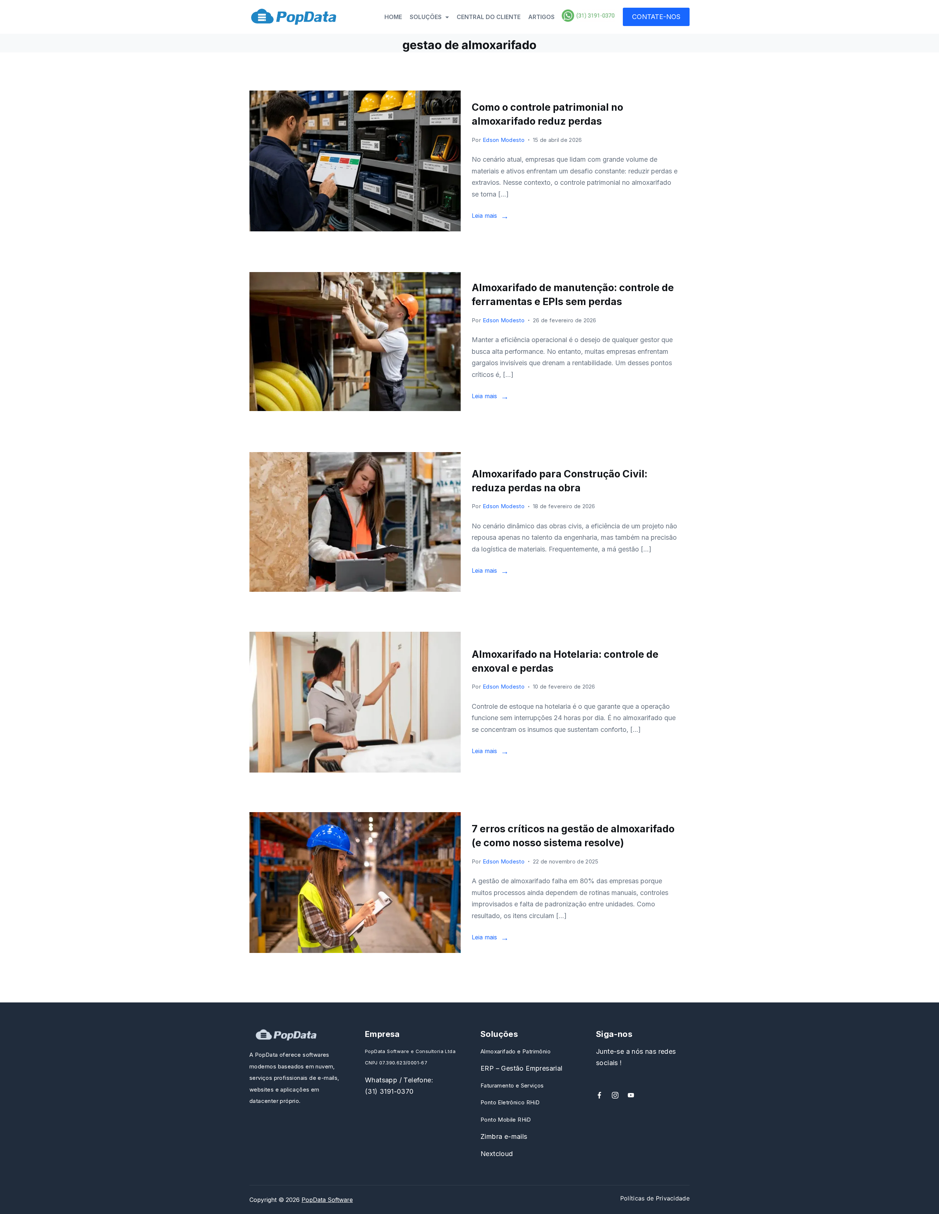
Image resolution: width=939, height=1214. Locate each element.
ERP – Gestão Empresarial (522, 1068)
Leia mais (484, 215)
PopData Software (327, 1199)
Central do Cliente (488, 17)
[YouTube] (631, 1095)
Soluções (426, 17)
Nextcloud (497, 1154)
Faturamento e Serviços (512, 1085)
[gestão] (355, 161)
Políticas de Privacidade (655, 1198)
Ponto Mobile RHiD (506, 1119)
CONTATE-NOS (656, 17)
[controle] (355, 702)
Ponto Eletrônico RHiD (510, 1102)
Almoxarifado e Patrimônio (516, 1051)
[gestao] (355, 882)
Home (393, 17)
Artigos (541, 17)
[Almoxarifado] (355, 341)
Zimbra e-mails (504, 1136)
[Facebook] (599, 1095)
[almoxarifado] (355, 522)
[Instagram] (615, 1095)
